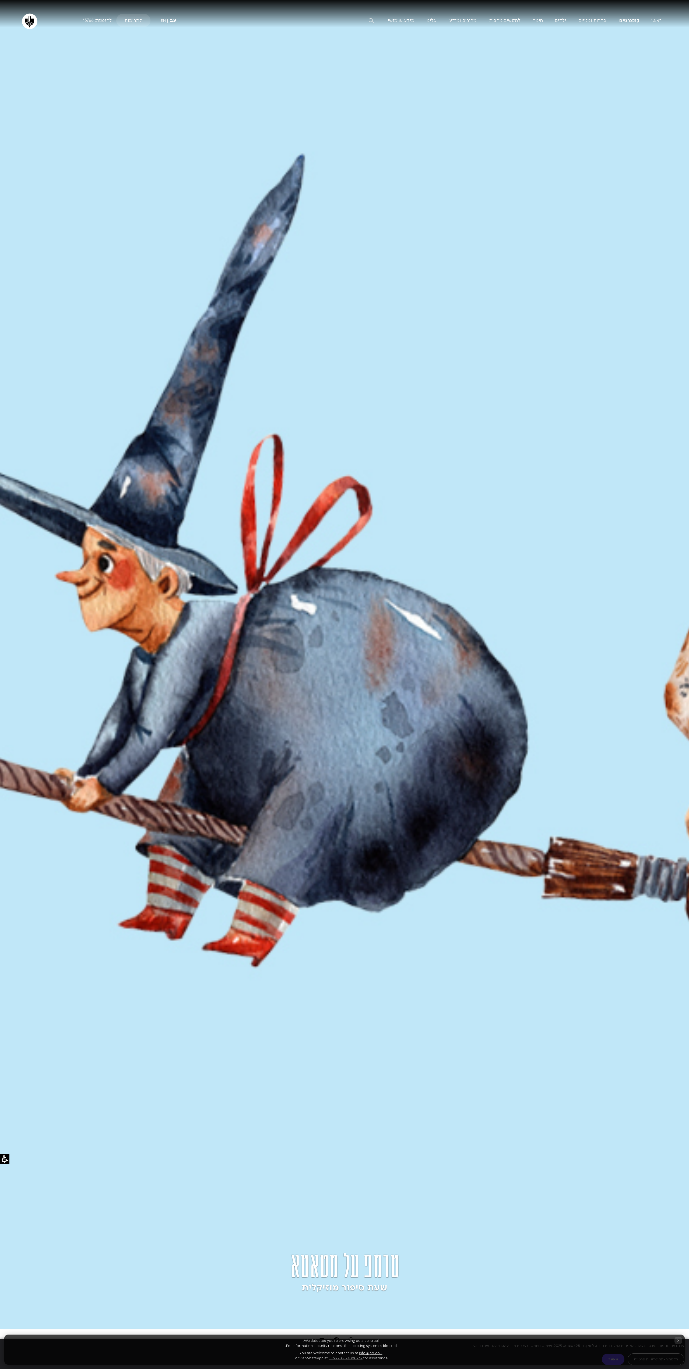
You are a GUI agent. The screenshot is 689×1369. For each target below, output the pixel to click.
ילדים (560, 20)
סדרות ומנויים (592, 20)
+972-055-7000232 (346, 1358)
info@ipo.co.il (370, 1353)
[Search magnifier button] (371, 20)
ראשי (656, 20)
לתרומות (133, 20)
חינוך (538, 20)
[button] (326, 20)
